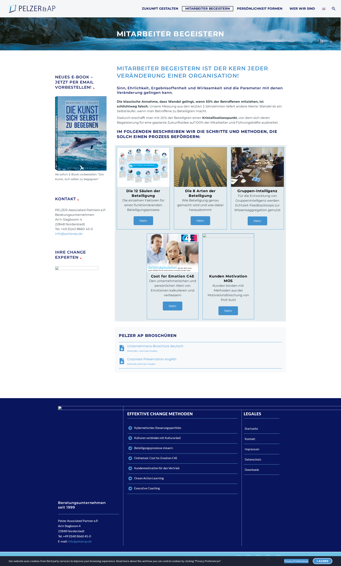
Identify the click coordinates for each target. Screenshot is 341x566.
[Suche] (333, 9)
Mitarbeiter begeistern (207, 8)
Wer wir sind (302, 8)
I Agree (322, 561)
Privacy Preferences (296, 561)
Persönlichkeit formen (259, 8)
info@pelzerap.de (68, 234)
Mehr (143, 221)
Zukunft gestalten (160, 8)
